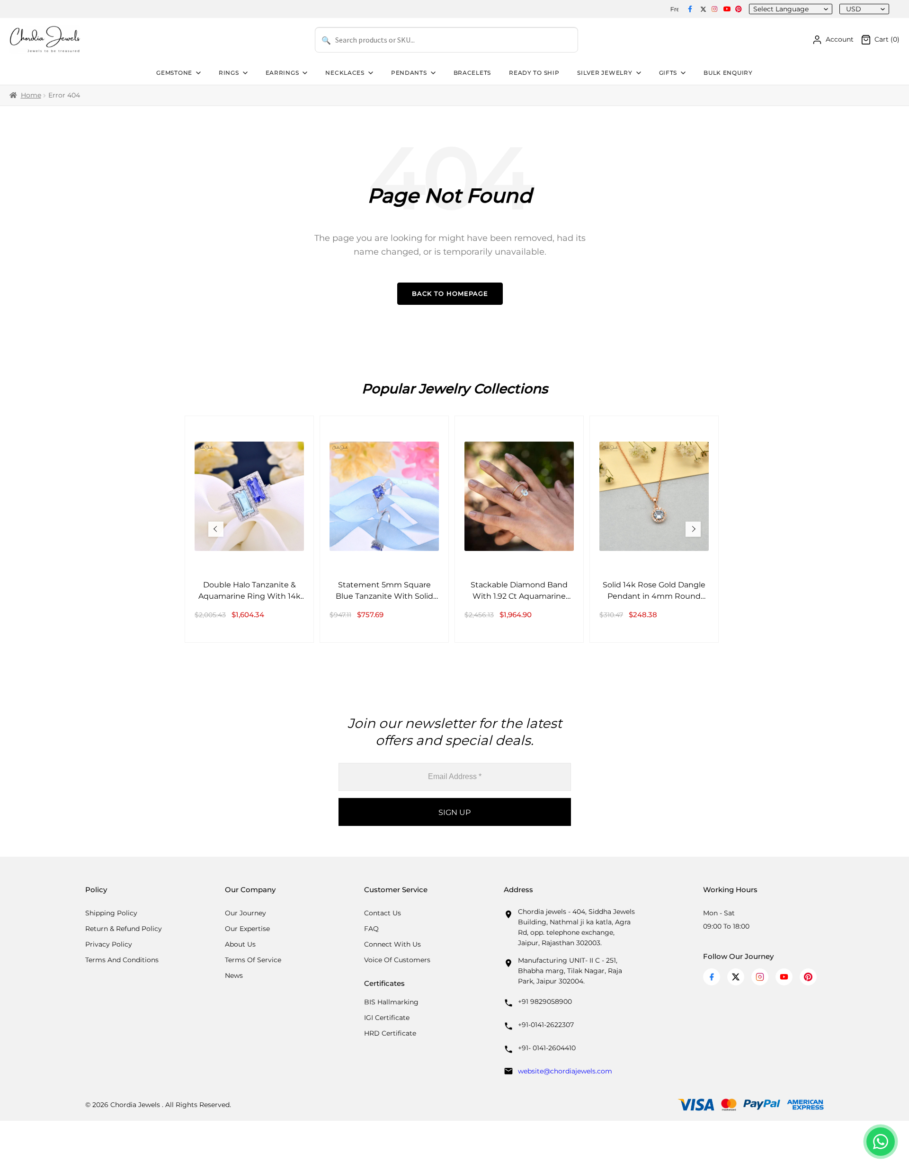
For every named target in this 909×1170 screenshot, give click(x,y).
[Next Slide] (693, 529)
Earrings (282, 72)
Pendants (409, 72)
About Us (240, 944)
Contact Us (382, 913)
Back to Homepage (450, 293)
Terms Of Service (253, 960)
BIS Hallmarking (391, 1002)
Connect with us (392, 944)
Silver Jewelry (604, 72)
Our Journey (245, 913)
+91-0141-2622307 (546, 1024)
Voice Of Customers (397, 960)
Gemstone (174, 72)
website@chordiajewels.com (565, 1071)
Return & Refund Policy (123, 928)
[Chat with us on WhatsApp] (880, 1141)
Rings (229, 72)
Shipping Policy (111, 913)
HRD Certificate (390, 1033)
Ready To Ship (534, 72)
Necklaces (344, 72)
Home (31, 95)
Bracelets (472, 72)
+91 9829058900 (545, 1001)
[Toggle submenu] (197, 73)
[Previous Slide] (215, 529)
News (234, 975)
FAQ (371, 928)
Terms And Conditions (122, 960)
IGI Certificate (387, 1017)
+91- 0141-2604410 (547, 1048)
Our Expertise (247, 928)
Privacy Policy (108, 944)
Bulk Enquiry (728, 72)
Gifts (668, 72)
